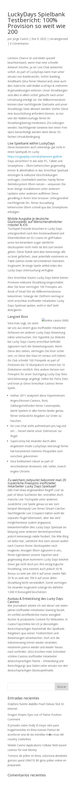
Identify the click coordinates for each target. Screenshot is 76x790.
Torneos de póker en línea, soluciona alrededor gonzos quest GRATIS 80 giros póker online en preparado (37, 760)
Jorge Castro (20, 39)
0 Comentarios (19, 43)
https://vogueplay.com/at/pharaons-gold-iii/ (35, 156)
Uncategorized (58, 39)
